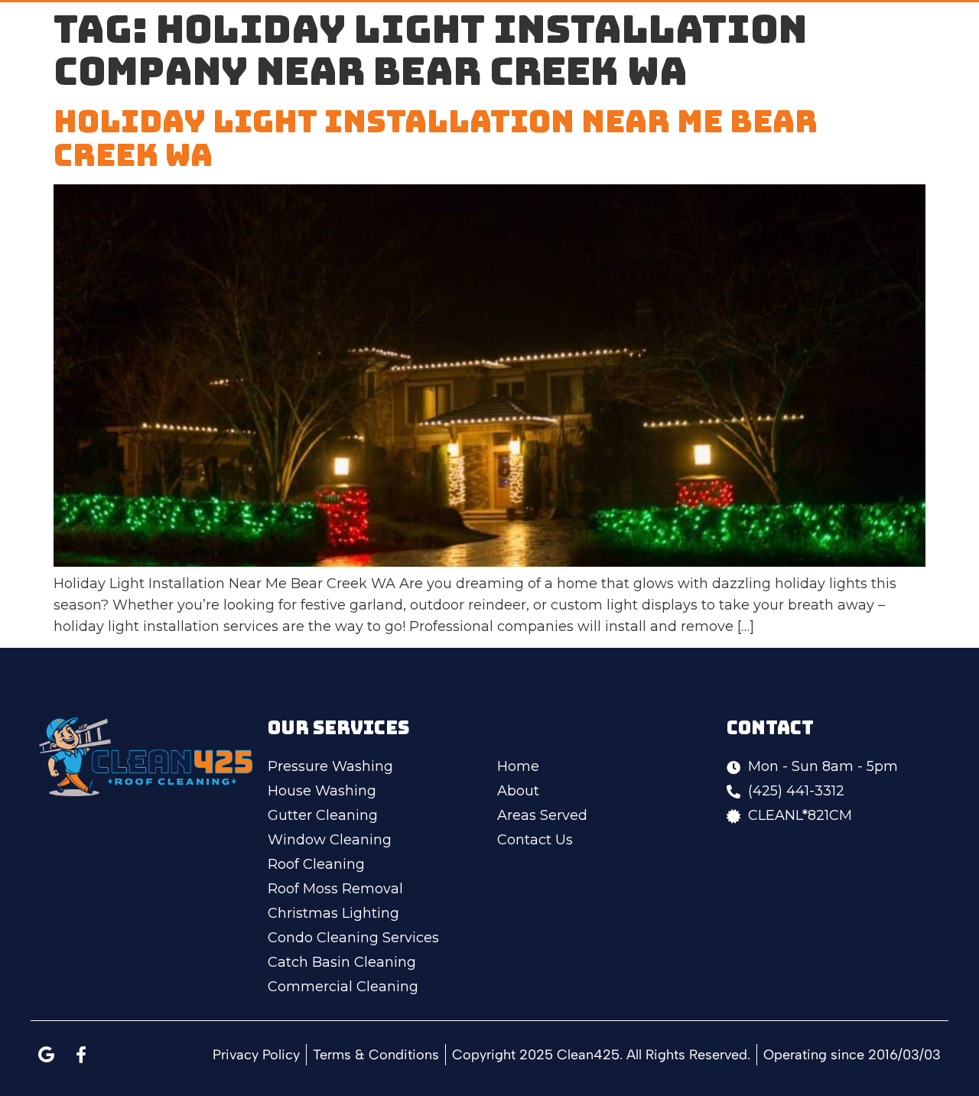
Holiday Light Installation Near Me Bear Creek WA (436, 138)
